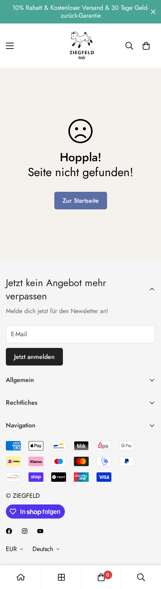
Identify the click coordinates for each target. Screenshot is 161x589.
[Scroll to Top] (147, 547)
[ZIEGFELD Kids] (80, 45)
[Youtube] (40, 531)
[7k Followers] (9, 531)
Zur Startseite (81, 200)
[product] (20, 577)
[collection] (61, 577)
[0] (146, 46)
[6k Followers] (24, 531)
